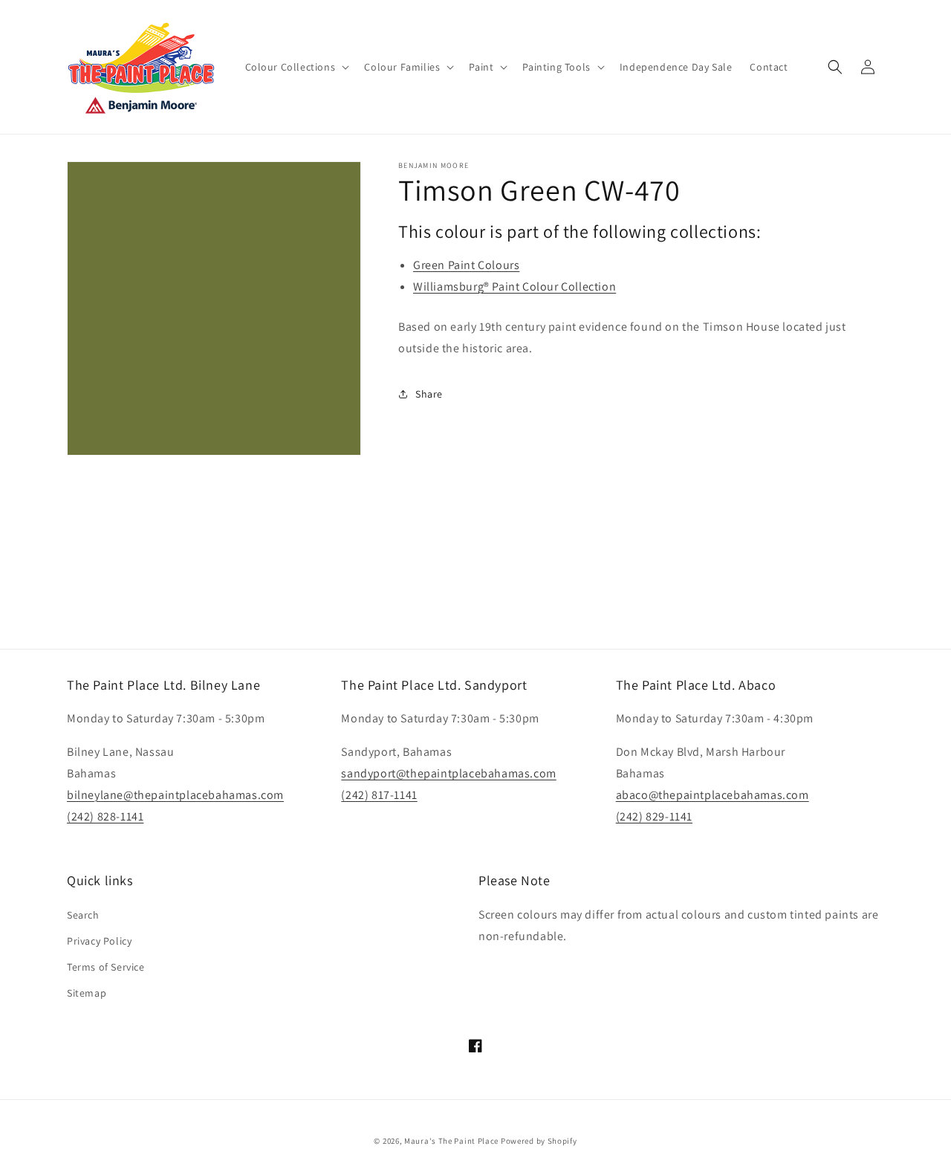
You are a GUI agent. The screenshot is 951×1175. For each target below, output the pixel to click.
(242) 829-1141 (654, 816)
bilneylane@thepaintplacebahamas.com (175, 795)
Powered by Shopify (539, 1141)
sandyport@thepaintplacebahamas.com (448, 773)
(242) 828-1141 (105, 816)
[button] (296, 66)
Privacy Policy (99, 941)
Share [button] (429, 394)
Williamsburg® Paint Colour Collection (514, 286)
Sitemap (86, 993)
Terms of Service (106, 967)
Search (83, 915)
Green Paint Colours (466, 265)
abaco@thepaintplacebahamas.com (712, 795)
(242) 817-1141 (379, 795)
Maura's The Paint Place (451, 1141)
